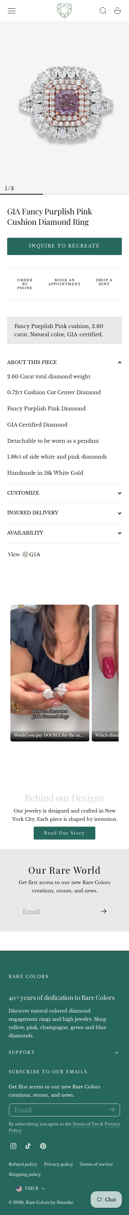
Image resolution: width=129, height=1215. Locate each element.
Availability (25, 533)
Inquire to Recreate (64, 246)
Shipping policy (25, 1174)
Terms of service (96, 1164)
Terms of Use (86, 1124)
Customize (23, 493)
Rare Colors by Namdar (49, 1202)
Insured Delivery (32, 513)
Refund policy (23, 1164)
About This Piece (32, 362)
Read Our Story (64, 833)
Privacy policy (58, 1164)
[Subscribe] (103, 911)
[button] (11, 10)
